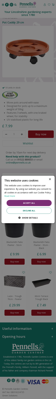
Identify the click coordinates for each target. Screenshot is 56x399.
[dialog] (28, 199)
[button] (28, 217)
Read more (9, 195)
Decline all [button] (29, 210)
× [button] (50, 179)
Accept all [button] (29, 203)
